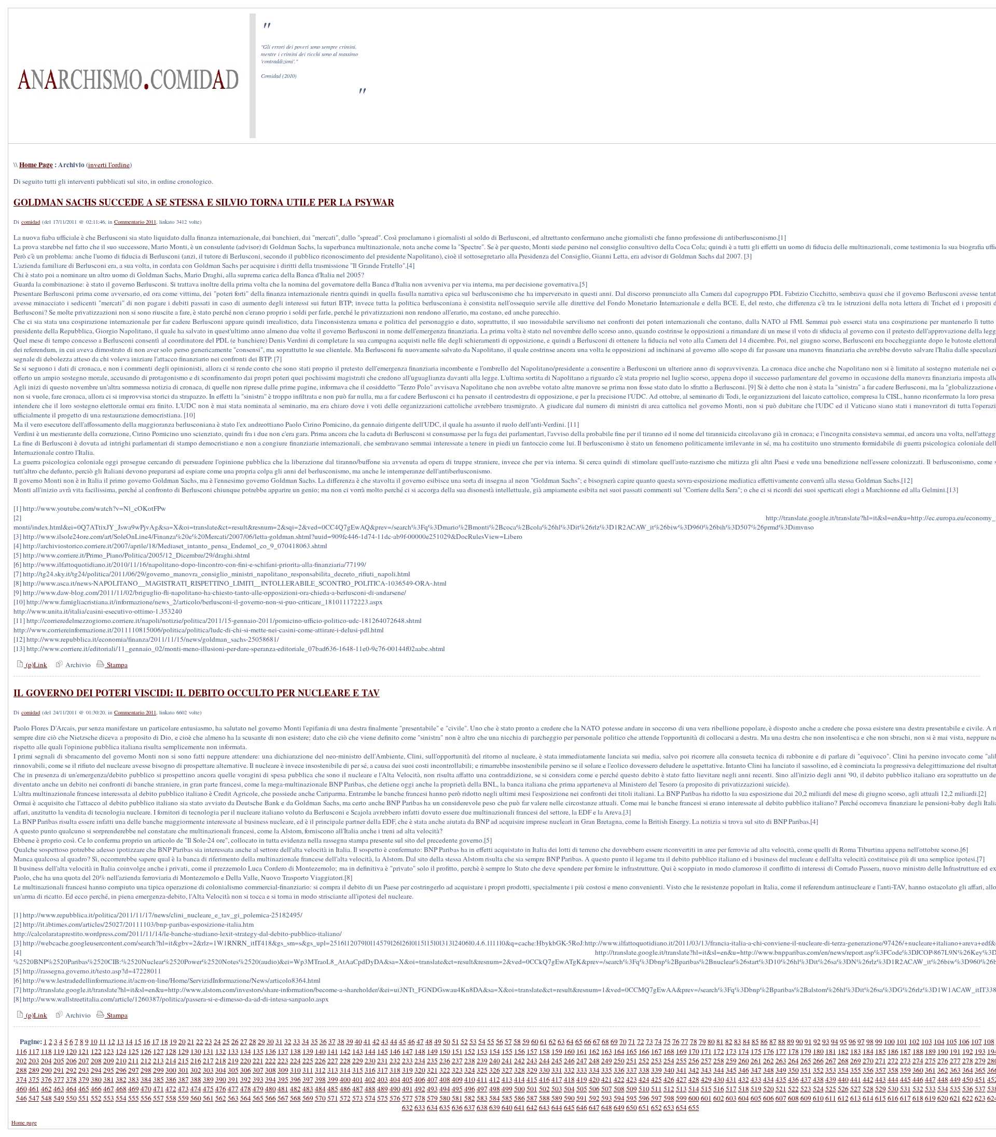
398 (320, 1079)
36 (323, 1041)
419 (581, 1079)
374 (21, 1079)
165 (631, 1051)
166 (644, 1051)
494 (444, 1088)
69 (614, 1041)
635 (444, 1107)
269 (855, 1060)
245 (556, 1060)
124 (121, 1051)
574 (370, 1098)
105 (951, 1041)
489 (382, 1088)
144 (370, 1051)
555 (133, 1098)
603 (731, 1098)
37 (332, 1041)
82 (728, 1041)
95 (843, 1041)
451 (980, 1079)
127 (158, 1051)
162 (594, 1051)
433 (756, 1079)
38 (340, 1041)
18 (164, 1041)
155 (507, 1051)
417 (556, 1079)
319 (407, 1070)
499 (507, 1088)
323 (457, 1070)
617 (905, 1098)
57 (508, 1041)
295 (108, 1070)
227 (332, 1060)
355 (855, 1070)
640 (507, 1107)
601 (706, 1098)
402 (370, 1079)
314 (345, 1070)
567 (283, 1098)
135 (258, 1051)
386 (170, 1079)
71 (631, 1041)
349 (781, 1070)
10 (94, 1041)
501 (532, 1088)
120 (71, 1051)
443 (880, 1079)
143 (357, 1051)
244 (544, 1060)
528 (868, 1088)
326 (494, 1070)
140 (320, 1051)
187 (905, 1051)
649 (619, 1107)
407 (432, 1079)
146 (395, 1051)
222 (270, 1060)
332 (569, 1070)
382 (121, 1079)
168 (668, 1051)
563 (233, 1098)
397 (307, 1079)
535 (955, 1088)
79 (702, 1041)
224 (295, 1060)
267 (830, 1060)
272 (893, 1060)
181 (830, 1051)
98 (870, 1041)
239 (482, 1060)
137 (283, 1051)
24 (217, 1041)
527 (855, 1088)
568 (295, 1098)
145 (382, 1051)
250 (619, 1060)
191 (955, 1051)
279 (980, 1060)
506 (594, 1088)
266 (818, 1060)
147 (407, 1051)
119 (58, 1051)
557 (158, 1098)
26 (235, 1041)
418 (569, 1079)
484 (320, 1088)
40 (358, 1041)
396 (295, 1079)
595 (631, 1098)
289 (34, 1070)
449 (955, 1079)
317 (382, 1070)
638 (482, 1107)
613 (855, 1098)
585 (507, 1098)
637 (469, 1107)
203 (34, 1060)
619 (930, 1098)
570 (320, 1098)
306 (245, 1070)
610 (818, 1098)
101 (901, 1041)
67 (596, 1041)
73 (649, 1041)
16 (146, 1041)
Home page (24, 1122)
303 (208, 1070)
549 (58, 1098)
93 (825, 1041)
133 (233, 1051)
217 (208, 1060)
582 (469, 1098)
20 (182, 1041)
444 (893, 1079)
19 (173, 1041)
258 (718, 1060)
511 (656, 1088)
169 (681, 1051)
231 (382, 1060)
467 (108, 1088)
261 (756, 1060)
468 (121, 1088)
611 (830, 1098)
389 (208, 1079)
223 (283, 1060)
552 (96, 1098)
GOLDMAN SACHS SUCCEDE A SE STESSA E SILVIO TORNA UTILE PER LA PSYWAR (203, 202)
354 (843, 1070)
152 (469, 1051)
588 (544, 1098)
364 (967, 1070)
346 (743, 1070)
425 (656, 1079)
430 (718, 1079)
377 (58, 1079)
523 (805, 1088)
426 (668, 1079)
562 (220, 1098)
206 (71, 1060)
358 (893, 1070)
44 (393, 1041)
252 (644, 1060)
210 (121, 1060)
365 (980, 1070)
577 (407, 1098)
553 (108, 1098)
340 (668, 1070)
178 (793, 1051)
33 (296, 1041)
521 (781, 1088)
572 (345, 1098)
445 (905, 1079)
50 (446, 1041)
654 (681, 1107)
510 (644, 1088)
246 (569, 1060)
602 (718, 1098)
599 (681, 1098)
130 (195, 1051)
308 (270, 1070)
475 (208, 1088)
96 (852, 1041)
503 (556, 1088)
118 (46, 1051)
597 (656, 1098)
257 (706, 1060)
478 (245, 1088)
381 (108, 1079)
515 (706, 1088)
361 (930, 1070)
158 (544, 1051)
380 (96, 1079)
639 (494, 1107)
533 (930, 1088)
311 (307, 1070)
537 (980, 1088)
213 (158, 1060)
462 (46, 1088)
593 (606, 1098)
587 (532, 1098)
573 (357, 1098)
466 (96, 1088)
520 (768, 1088)
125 (133, 1051)
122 (96, 1051)
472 (170, 1088)
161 (581, 1051)
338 (644, 1070)
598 (668, 1098)
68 (605, 1041)
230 (370, 1060)
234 (419, 1060)
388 (195, 1079)
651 (644, 1107)
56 (499, 1041)
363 (955, 1070)
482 (295, 1088)
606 (768, 1098)
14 (129, 1041)
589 (556, 1098)
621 (955, 1098)
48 (429, 1041)
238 (469, 1060)
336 (619, 1070)
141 (332, 1051)
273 (905, 1060)
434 (768, 1079)
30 (270, 1041)
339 (656, 1070)
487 (357, 1088)
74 (658, 1041)
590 (569, 1098)
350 (793, 1070)
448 (942, 1079)
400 (345, 1079)
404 (395, 1079)
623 (980, 1098)
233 (407, 1060)
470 (146, 1088)
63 (561, 1041)
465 (83, 1088)
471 (158, 1088)
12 (111, 1041)
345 (731, 1070)
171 (706, 1051)
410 (469, 1079)
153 (482, 1051)
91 (808, 1041)
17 (155, 1041)
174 (743, 1051)
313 (332, 1070)
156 (519, 1051)
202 (21, 1060)
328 (519, 1070)
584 (494, 1098)
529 (880, 1088)
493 (432, 1088)
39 (349, 1041)
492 (419, 1088)
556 (146, 1098)
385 (158, 1079)
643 (544, 1107)
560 (195, 1098)
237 (457, 1060)
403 (382, 1079)
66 (587, 1041)
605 (756, 1098)
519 (756, 1088)
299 (158, 1070)
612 (843, 1098)
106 (964, 1041)
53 (473, 1041)
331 (556, 1070)
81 (720, 1041)
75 (667, 1041)
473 (183, 1088)
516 (718, 1088)
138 (295, 1051)
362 (942, 1070)
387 (183, 1079)
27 (243, 1041)
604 (743, 1098)
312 (320, 1070)
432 (743, 1079)
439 (830, 1079)
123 (108, 1051)
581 (457, 1098)
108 (989, 1041)
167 (656, 1051)
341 (681, 1070)
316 (370, 1070)
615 (880, 1098)
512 (668, 1088)
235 (432, 1060)
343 (706, 1070)
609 (805, 1098)
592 (594, 1098)
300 (170, 1070)
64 (570, 1041)
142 (345, 1051)
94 (834, 1041)
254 (668, 1060)
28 (252, 1041)
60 (534, 1041)
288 (21, 1070)
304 (220, 1070)
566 (270, 1098)
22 (199, 1041)
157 (532, 1051)
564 (245, 1098)
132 (220, 1051)
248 (594, 1060)
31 (279, 1041)
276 (942, 1060)
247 (581, 1060)
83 (737, 1041)
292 (71, 1070)
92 (817, 1041)
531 (905, 1088)
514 (693, 1088)
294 (96, 1070)
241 (507, 1060)
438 (818, 1079)
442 (868, 1079)
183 (855, 1051)
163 (606, 1051)
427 (681, 1079)
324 (469, 1070)
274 (917, 1060)
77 (684, 1041)
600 (693, 1098)
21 (191, 1041)
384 (146, 1079)
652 (656, 1107)
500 (519, 1088)
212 (146, 1060)
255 (681, 1060)
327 (507, 1070)
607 (781, 1098)
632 (407, 1107)
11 (102, 1041)
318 (395, 1070)
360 (917, 1070)
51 (455, 1041)
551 (83, 1098)
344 (718, 1070)
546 (21, 1098)
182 (843, 1051)
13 (120, 1041)
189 (930, 1051)
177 (781, 1051)
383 (133, 1079)
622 (967, 1098)
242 (519, 1060)
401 (357, 1079)
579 (432, 1098)
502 (544, 1088)
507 (606, 1088)
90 (799, 1041)
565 (258, 1098)
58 (517, 1041)
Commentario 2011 (135, 221)
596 (644, 1098)
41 (367, 1041)
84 (746, 1041)
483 (307, 1088)
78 (693, 1041)
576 (395, 1098)
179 (805, 1051)
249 (606, 1060)
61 (543, 1041)
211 (133, 1060)
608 (793, 1098)
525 (830, 1088)
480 (270, 1088)
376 (46, 1079)
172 (718, 1051)
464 (71, 1088)
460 (21, 1088)
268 (843, 1060)
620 (942, 1098)
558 (170, 1098)
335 (606, 1070)
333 (581, 1070)
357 (880, 1070)
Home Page (36, 164)
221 (258, 1060)
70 (623, 1041)
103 (926, 1041)
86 (764, 1041)
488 (370, 1088)
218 (220, 1060)
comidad (30, 221)
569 (307, 1098)
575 (382, 1098)
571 (332, 1098)
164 (619, 1051)
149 (432, 1051)
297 (133, 1070)
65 (579, 1041)
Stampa (116, 664)
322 (444, 1070)
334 (594, 1070)
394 (270, 1079)
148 (419, 1051)
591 (581, 1098)
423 (631, 1079)
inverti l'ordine (109, 164)
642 (532, 1107)
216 (195, 1060)
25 (226, 1041)
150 (444, 1051)
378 (71, 1079)
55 (490, 1041)
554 (121, 1098)
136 (270, 1051)
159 (556, 1051)
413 (507, 1079)
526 (843, 1088)
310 (295, 1070)
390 (220, 1079)
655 (693, 1107)
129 (183, 1051)
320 (419, 1070)
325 (482, 1070)
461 (34, 1088)
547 (34, 1098)
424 (644, 1079)
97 (861, 1041)
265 (805, 1060)
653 (668, 1107)
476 (220, 1088)
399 (332, 1079)
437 (805, 1079)
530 (893, 1088)
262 (768, 1060)
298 (146, 1070)
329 (532, 1070)
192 (967, 1051)
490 (395, 1088)
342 (693, 1070)
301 (183, 1070)
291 (58, 1070)
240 (494, 1060)
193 (980, 1051)
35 (314, 1041)
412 (494, 1079)
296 (121, 1070)
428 (693, 1079)
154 (494, 1051)
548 (46, 1098)
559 (183, 1098)
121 (83, 1051)
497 (482, 1088)
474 (195, 1088)
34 (305, 1041)
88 (781, 1041)
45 (402, 1041)
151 (457, 1051)
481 (283, 1088)
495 (457, 1088)
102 (914, 1041)
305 (233, 1070)
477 (233, 1088)
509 (631, 1088)
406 (419, 1079)
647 (594, 1107)
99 (878, 1041)
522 (793, 1088)
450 (967, 1079)
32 (288, 1041)
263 (781, 1060)
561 (208, 1098)
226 (320, 1060)
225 (307, 1060)
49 (437, 1041)
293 (83, 1070)
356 (868, 1070)
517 (731, 1088)
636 (457, 1107)
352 (818, 1070)
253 (656, 1060)
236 (444, 1060)
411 (482, 1079)
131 (208, 1051)
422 (619, 1079)
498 (494, 1088)
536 (967, 1088)
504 (569, 1088)
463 (58, 1088)
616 (893, 1098)
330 (544, 1070)
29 (261, 1041)
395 (283, 1079)
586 (519, 1098)
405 (407, 1079)
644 (556, 1107)
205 (58, 1060)
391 (233, 1079)
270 (868, 1060)
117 (34, 1051)
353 (830, 1070)
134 (245, 1051)
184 (868, 1051)
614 (868, 1098)
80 (711, 1041)
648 (606, 1107)
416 (544, 1079)
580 (444, 1098)
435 (781, 1079)
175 (756, 1051)
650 (631, 1107)
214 (170, 1060)
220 (245, 1060)
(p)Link (35, 664)
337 (631, 1070)
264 (793, 1060)
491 (407, 1088)
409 (457, 1079)
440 (843, 1079)
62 (552, 1041)
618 (917, 1098)
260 (743, 1060)
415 (532, 1079)
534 (942, 1088)
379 (83, 1079)
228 (345, 1060)
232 (395, 1060)
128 (170, 1051)
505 (581, 1088)
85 (755, 1041)
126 (146, 1051)
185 (880, 1051)
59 (526, 1041)
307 (258, 1070)
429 (706, 1079)
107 (976, 1041)
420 (594, 1079)
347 (756, 1070)
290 (46, 1070)
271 (880, 1060)
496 (469, 1088)
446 (917, 1079)
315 (357, 1070)
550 (71, 1098)
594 (619, 1098)
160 (569, 1051)
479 (258, 1088)
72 (640, 1041)
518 (743, 1088)
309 (283, 1070)
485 (332, 1088)
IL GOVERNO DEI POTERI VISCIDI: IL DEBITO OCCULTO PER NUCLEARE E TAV (196, 692)
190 (942, 1051)
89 (790, 1041)
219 (233, 1060)
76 (676, 1041)
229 (357, 1060)
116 (21, 1051)
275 (930, 1060)
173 (731, 1051)
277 (955, 1060)
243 (532, 1060)
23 (208, 1041)
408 (444, 1079)
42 (376, 1041)
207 (83, 1060)
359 (905, 1070)
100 (889, 1041)
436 (793, 1079)
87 (773, 1041)
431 (731, 1079)
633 (419, 1107)
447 (930, 1079)
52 (464, 1041)
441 (855, 1079)
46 (411, 1041)
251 (631, 1060)
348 (768, 1070)
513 (681, 1088)
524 (818, 1088)
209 (108, 1060)
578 (419, 1098)
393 (258, 1079)
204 (46, 1060)
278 (967, 1060)
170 (693, 1051)
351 (805, 1070)
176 (768, 1051)
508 (619, 1088)
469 (133, 1088)
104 (939, 1041)
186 (893, 1051)
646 (581, 1107)
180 (818, 1051)
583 (482, 1098)
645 (569, 1107)
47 (420, 1041)
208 (96, 1060)
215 (183, 1060)
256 (693, 1060)
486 (345, 1088)
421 (606, 1079)
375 (34, 1079)
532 (917, 1088)
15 (138, 1041)
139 (307, 1051)
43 (385, 1041)
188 (917, 1051)
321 (432, 1070)
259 (731, 1060)
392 (245, 1079)
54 (482, 1041)
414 (519, 1079)
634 (432, 1107)
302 (195, 1070)
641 (519, 1107)
